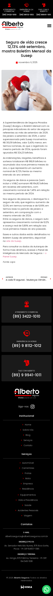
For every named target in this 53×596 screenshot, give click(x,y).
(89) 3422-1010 (9, 14)
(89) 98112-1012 (26, 14)
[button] (46, 589)
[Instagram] (32, 406)
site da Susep (13, 241)
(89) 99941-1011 (43, 14)
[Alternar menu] (49, 25)
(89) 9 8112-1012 (26, 345)
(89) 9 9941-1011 (26, 375)
